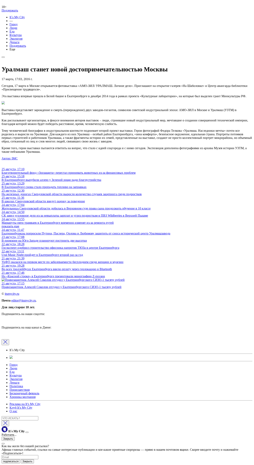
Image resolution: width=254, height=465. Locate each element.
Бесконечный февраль (24, 393)
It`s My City (17, 17)
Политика (16, 386)
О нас (13, 411)
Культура (16, 35)
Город (13, 24)
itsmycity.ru (12, 293)
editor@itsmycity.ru (23, 300)
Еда (12, 31)
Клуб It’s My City (21, 407)
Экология (16, 38)
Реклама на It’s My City (25, 404)
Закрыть (8, 438)
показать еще (10, 226)
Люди (13, 28)
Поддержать (10, 10)
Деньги (14, 42)
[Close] (5, 342)
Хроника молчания (23, 397)
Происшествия (20, 389)
